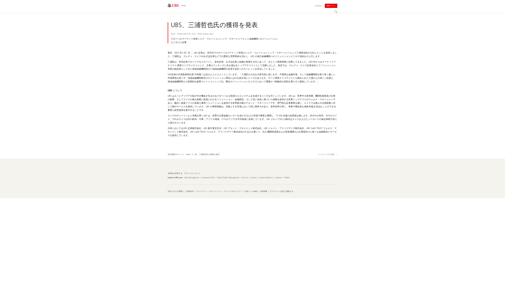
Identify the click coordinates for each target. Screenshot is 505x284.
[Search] (335, 11)
